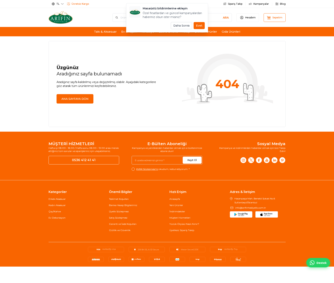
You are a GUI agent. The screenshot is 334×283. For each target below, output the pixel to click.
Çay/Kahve (55, 211)
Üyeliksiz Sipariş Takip (181, 230)
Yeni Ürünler (176, 205)
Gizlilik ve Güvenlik (119, 230)
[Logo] (72, 17)
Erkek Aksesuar (57, 198)
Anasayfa (174, 198)
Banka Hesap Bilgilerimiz (123, 205)
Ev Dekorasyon (57, 217)
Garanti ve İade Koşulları (122, 223)
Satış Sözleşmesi (118, 217)
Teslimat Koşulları (119, 198)
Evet (199, 25)
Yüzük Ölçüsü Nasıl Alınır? (184, 223)
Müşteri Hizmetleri (179, 217)
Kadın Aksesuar (57, 205)
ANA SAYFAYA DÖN (75, 99)
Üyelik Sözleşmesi (119, 211)
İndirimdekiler (177, 211)
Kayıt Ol (192, 160)
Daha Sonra (181, 25)
